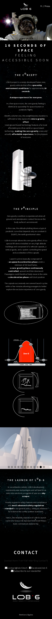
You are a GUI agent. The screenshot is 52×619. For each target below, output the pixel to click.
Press (47, 6)
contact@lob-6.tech (17, 567)
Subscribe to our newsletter (27, 571)
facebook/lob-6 (39, 567)
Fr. (41, 6)
